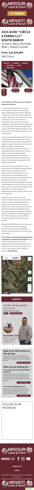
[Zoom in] (30, 286)
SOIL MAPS (10, 65)
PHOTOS (6, 63)
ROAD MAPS (10, 68)
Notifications (24, 395)
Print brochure (15, 90)
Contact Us (17, 466)
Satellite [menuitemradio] (15, 258)
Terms (30, 293)
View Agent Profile (15, 313)
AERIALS (25, 63)
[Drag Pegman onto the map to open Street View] (30, 279)
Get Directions (28, 90)
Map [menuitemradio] (6, 258)
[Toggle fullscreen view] (30, 259)
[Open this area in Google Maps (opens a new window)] (5, 293)
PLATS (19, 65)
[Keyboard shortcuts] (11, 293)
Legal (17, 470)
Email (5, 313)
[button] (3, 78)
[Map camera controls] (30, 272)
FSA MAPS (15, 63)
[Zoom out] (30, 290)
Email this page (4, 93)
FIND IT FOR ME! (24, 382)
